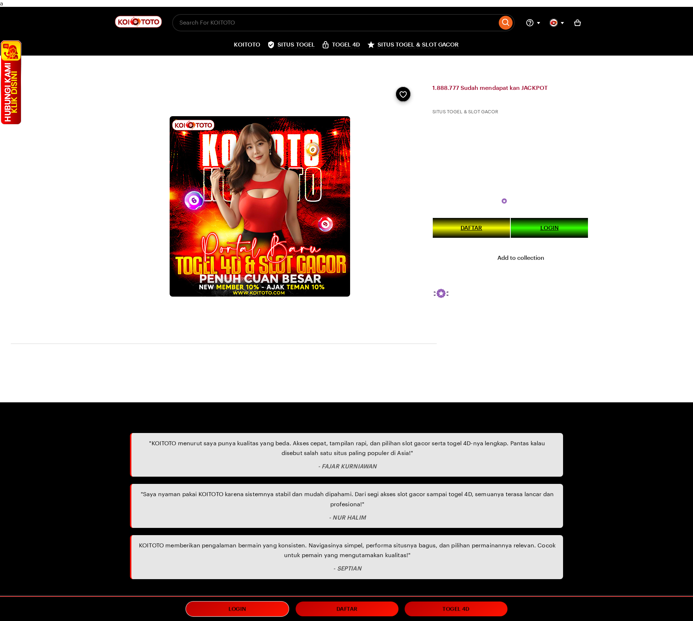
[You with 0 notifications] (557, 22)
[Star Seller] (504, 201)
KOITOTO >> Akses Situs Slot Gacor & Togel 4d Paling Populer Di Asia (405, 62)
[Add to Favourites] (403, 94)
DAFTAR (471, 227)
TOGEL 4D (258, 62)
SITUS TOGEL (224, 62)
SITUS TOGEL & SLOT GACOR (466, 201)
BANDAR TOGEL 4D (298, 62)
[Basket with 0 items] (577, 22)
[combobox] (334, 22)
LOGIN (549, 227)
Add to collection (520, 257)
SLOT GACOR (214, 386)
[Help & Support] (533, 22)
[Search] (506, 22)
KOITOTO (115, 386)
